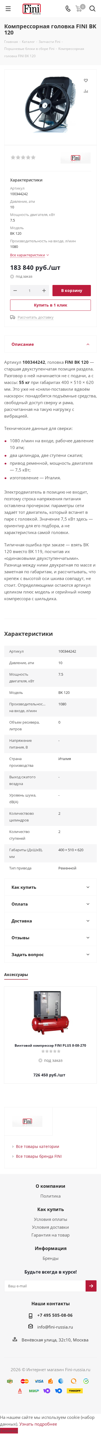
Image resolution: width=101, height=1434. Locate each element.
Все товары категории (37, 1146)
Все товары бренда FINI (39, 1156)
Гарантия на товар (50, 1235)
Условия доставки (50, 1227)
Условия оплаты (50, 1219)
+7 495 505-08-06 (55, 1315)
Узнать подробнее (38, 1424)
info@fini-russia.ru (55, 1327)
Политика (50, 1196)
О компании (50, 1186)
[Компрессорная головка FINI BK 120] (50, 105)
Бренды (51, 1258)
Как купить (50, 1209)
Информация (50, 1248)
